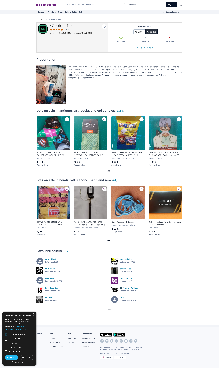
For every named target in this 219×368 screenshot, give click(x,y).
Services (53, 334)
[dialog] (19, 339)
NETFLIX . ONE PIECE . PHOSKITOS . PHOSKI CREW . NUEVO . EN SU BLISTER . (127, 154)
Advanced (132, 5)
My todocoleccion (171, 12)
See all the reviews (145, 48)
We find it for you (56, 346)
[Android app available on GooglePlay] (119, 334)
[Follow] (67, 119)
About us (40, 334)
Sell (80, 12)
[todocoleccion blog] (135, 341)
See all (109, 171)
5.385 (120, 110)
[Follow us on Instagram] (102, 341)
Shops (60, 12)
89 (114, 180)
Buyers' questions (88, 342)
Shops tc (71, 342)
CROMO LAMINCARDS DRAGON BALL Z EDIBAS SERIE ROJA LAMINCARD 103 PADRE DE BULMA (165, 154)
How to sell (72, 338)
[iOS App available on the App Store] (106, 334)
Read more (20, 326)
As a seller (151, 32)
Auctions (52, 12)
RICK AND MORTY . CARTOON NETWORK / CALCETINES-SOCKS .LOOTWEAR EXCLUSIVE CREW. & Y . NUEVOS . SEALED (90, 154)
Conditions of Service (108, 349)
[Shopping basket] (181, 4)
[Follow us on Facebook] (111, 341)
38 (66, 251)
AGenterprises (62, 25)
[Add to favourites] (104, 26)
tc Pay (52, 338)
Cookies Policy (135, 349)
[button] (19, 329)
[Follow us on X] (116, 341)
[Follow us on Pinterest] (121, 341)
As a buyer (139, 32)
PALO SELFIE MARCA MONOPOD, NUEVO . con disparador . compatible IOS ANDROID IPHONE (90, 223)
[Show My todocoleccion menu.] (181, 12)
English (107, 357)
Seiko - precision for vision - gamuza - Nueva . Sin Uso (165, 223)
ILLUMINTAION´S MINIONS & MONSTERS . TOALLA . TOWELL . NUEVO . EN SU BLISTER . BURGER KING (52, 223)
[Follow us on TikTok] (131, 341)
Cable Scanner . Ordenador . (123, 222)
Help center (87, 334)
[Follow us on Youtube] (126, 341)
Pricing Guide (71, 12)
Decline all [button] (26, 357)
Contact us (86, 346)
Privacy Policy (123, 349)
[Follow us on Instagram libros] (107, 341)
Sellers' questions (88, 338)
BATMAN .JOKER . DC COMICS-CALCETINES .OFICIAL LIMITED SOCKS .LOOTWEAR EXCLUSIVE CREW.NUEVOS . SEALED (51, 154)
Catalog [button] (41, 12)
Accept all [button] (11, 357)
